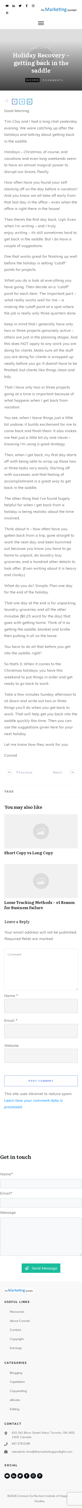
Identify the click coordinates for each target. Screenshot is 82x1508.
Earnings (16, 1348)
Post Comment (41, 1080)
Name (11, 995)
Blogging (16, 1373)
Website (11, 1045)
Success (32, 80)
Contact (15, 1330)
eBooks (15, 1400)
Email (10, 1020)
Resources (17, 1312)
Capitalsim (17, 1382)
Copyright (17, 1339)
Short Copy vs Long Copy (41, 836)
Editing (14, 1409)
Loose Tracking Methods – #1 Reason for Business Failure (41, 889)
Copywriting (18, 1391)
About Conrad (20, 1321)
